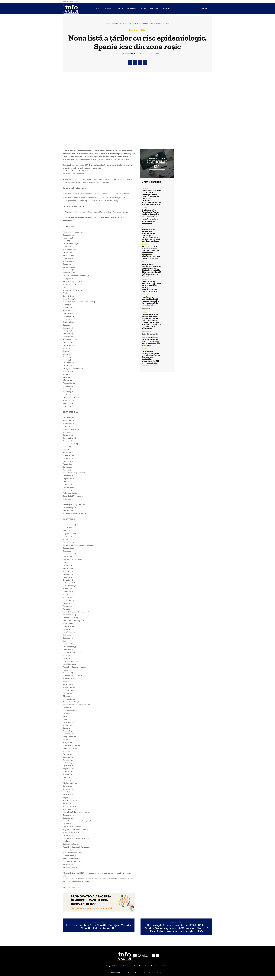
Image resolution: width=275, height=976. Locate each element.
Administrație (146, 279)
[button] (174, 8)
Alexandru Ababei (130, 54)
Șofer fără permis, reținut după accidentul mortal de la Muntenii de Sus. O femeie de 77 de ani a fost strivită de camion (151, 340)
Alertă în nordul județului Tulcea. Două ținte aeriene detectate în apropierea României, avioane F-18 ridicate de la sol (151, 253)
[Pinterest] (140, 62)
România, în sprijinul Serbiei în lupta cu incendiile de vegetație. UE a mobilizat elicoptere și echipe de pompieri (151, 303)
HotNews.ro (73, 887)
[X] (135, 62)
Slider (143, 30)
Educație (145, 188)
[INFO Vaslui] (71, 8)
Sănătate (115, 23)
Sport (144, 227)
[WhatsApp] (145, 62)
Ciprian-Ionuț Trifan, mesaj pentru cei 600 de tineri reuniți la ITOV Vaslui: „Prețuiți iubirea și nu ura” (151, 286)
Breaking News (147, 331)
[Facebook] (208, 1)
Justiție (144, 244)
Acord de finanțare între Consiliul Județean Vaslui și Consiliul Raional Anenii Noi (99, 927)
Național (145, 294)
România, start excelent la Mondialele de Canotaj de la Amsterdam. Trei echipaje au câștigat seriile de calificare (151, 235)
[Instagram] (211, 1)
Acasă (108, 23)
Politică (144, 312)
